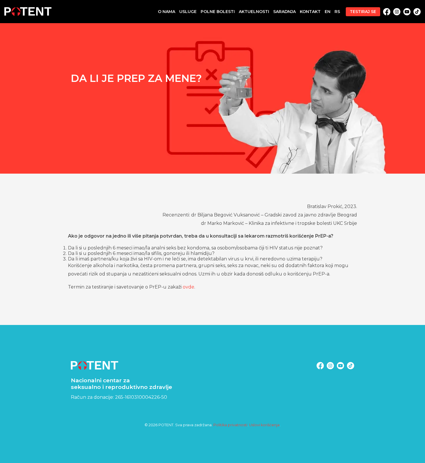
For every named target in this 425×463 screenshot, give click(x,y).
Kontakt (310, 11)
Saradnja (284, 11)
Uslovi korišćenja (264, 425)
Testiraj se (363, 11)
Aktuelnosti (254, 11)
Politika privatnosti (230, 425)
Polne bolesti (218, 11)
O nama (166, 11)
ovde (188, 287)
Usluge (188, 11)
